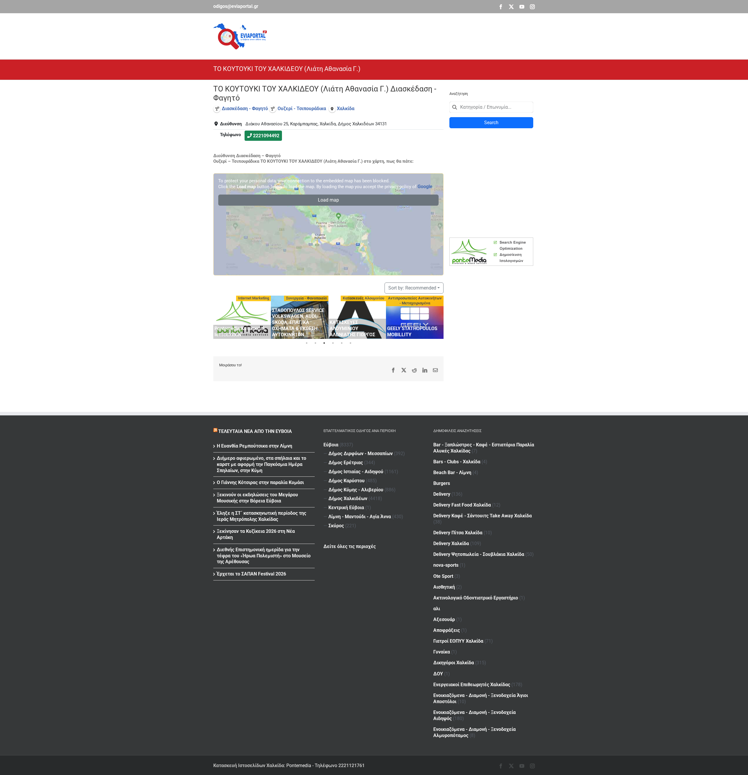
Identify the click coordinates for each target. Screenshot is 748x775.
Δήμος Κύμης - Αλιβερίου (355, 490)
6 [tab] (350, 343)
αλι (436, 608)
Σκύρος (336, 525)
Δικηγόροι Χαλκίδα (453, 662)
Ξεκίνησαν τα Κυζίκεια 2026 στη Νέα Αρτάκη (256, 534)
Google (425, 186)
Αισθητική (444, 587)
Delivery (441, 494)
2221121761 (351, 765)
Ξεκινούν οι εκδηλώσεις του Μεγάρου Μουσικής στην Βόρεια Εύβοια (257, 498)
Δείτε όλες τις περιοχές (349, 546)
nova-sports (445, 565)
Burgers (441, 483)
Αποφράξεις (446, 630)
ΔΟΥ (438, 674)
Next (438, 316)
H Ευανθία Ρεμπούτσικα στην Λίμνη (254, 446)
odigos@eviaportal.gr (235, 6)
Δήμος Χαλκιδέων (347, 498)
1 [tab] (306, 343)
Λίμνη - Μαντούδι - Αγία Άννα (359, 516)
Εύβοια (330, 445)
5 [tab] (341, 343)
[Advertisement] (428, 35)
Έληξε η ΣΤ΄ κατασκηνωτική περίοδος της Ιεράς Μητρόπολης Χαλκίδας (261, 516)
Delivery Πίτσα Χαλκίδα (457, 532)
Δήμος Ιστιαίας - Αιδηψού (355, 471)
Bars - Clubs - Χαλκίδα (456, 461)
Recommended (412, 288)
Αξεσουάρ (444, 619)
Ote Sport (443, 576)
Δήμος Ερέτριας (345, 462)
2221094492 (266, 135)
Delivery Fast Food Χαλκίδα (462, 505)
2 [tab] (315, 343)
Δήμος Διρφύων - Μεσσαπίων (360, 453)
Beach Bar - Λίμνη (452, 472)
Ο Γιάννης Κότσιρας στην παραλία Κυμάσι (260, 482)
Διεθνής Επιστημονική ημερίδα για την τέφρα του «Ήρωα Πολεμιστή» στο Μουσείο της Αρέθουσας (264, 556)
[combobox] (491, 107)
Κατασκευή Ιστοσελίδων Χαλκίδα (248, 765)
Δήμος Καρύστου (346, 480)
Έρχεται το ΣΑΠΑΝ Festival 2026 (251, 574)
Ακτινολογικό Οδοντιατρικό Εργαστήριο (475, 598)
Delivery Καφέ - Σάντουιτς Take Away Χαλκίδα (482, 516)
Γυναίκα (441, 652)
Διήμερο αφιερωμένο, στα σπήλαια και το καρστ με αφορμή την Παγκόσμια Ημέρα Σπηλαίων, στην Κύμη (261, 464)
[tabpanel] (245, 317)
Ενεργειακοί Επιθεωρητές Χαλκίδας (471, 684)
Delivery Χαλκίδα (451, 543)
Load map (328, 200)
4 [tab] (333, 343)
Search (491, 122)
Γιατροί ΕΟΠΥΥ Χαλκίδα (458, 641)
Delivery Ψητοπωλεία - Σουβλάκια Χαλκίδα (478, 554)
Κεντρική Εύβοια (346, 507)
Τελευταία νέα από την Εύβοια (255, 431)
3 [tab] (324, 343)
